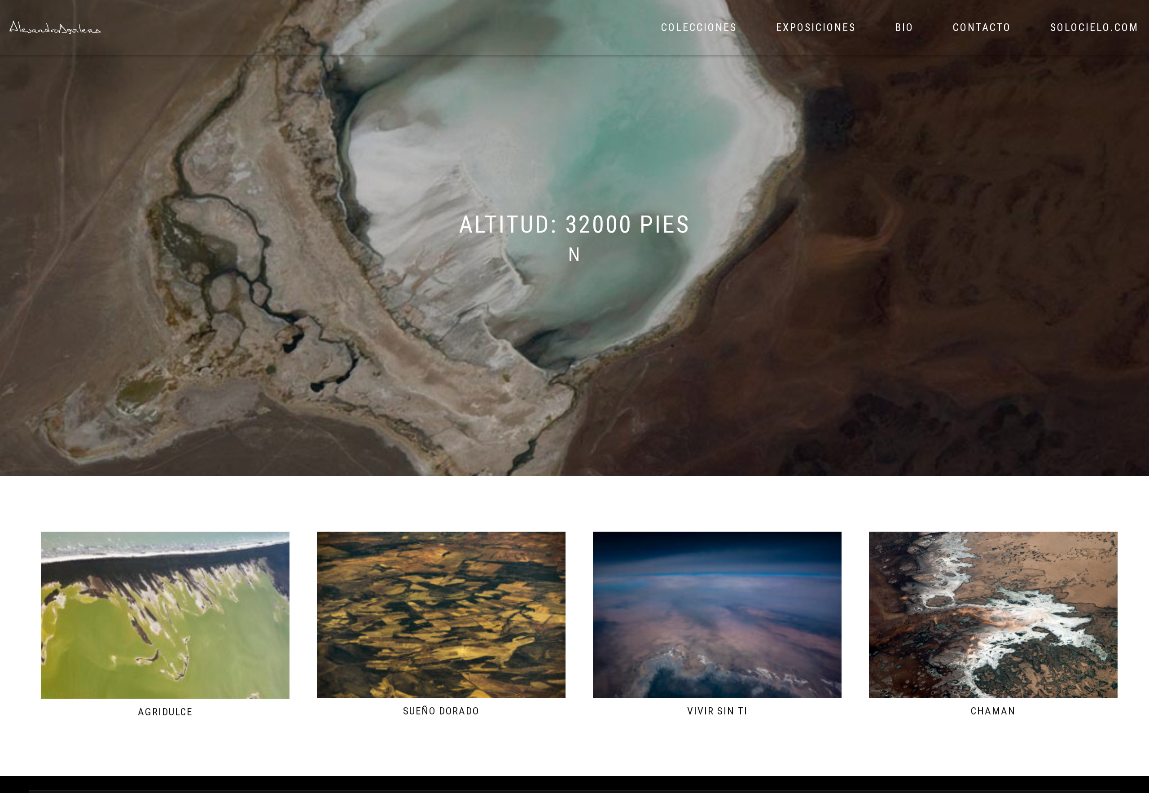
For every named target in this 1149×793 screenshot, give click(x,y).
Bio (904, 27)
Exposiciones (816, 27)
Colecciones (699, 27)
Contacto (982, 27)
